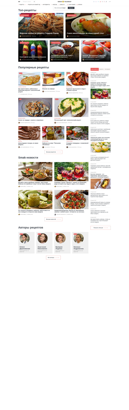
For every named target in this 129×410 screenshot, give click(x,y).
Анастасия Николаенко (74, 36)
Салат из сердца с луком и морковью (30, 120)
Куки (64, 7)
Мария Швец (23, 186)
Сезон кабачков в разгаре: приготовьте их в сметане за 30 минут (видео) (99, 212)
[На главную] (64, 1)
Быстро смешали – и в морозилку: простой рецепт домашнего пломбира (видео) (99, 176)
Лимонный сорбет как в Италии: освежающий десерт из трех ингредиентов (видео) (100, 139)
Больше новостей (51, 219)
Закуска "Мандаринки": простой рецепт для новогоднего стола (94, 56)
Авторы (80, 4)
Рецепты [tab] (101, 69)
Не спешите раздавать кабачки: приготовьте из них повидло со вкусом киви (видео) (34, 211)
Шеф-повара (72, 4)
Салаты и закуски (24, 15)
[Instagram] (104, 2)
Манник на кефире (48, 89)
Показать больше (98, 227)
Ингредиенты (46, 4)
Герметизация (69, 141)
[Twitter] (102, 1)
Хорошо (71, 7)
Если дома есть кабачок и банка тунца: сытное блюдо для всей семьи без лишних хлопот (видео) (100, 122)
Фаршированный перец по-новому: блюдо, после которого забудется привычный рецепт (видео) (100, 204)
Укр (110, 1)
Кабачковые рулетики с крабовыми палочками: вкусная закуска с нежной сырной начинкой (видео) (100, 131)
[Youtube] (100, 2)
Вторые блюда (57, 118)
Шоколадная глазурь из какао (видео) (28, 143)
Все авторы (51, 257)
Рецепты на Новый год (34, 4)
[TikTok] (106, 2)
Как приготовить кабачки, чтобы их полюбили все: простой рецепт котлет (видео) (100, 221)
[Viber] (96, 1)
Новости (62, 4)
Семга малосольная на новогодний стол (85, 33)
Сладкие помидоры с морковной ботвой (77, 143)
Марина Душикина (72, 147)
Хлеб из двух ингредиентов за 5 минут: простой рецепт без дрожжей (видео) (100, 159)
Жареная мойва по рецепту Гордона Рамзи (39, 33)
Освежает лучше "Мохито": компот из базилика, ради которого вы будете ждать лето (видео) (70, 183)
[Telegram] (98, 2)
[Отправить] (34, 2)
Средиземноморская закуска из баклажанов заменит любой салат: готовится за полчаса (69, 211)
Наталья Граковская (61, 214)
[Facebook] (94, 2)
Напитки (55, 4)
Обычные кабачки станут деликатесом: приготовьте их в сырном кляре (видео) (99, 195)
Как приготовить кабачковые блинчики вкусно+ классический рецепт (29, 90)
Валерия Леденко (59, 248)
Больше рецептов (51, 152)
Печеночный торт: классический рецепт (67, 120)
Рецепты (21, 4)
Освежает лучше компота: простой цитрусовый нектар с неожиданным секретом (101, 167)
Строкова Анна (23, 94)
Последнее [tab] (107, 69)
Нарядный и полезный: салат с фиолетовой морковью (62, 56)
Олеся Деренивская (24, 147)
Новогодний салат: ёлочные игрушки (33, 57)
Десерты (20, 141)
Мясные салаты (21, 118)
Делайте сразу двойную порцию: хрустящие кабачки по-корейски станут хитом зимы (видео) (34, 183)
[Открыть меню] (19, 1)
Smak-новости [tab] (94, 69)
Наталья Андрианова (26, 36)
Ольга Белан (47, 147)
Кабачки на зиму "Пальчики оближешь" (51, 143)
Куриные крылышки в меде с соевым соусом (76, 89)
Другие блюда (45, 141)
